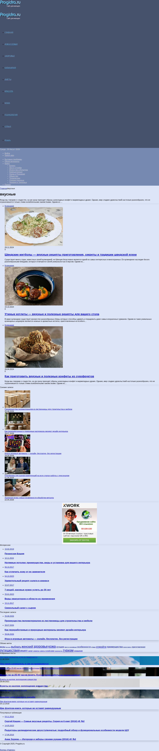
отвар (93, 647)
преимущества (115, 646)
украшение (78, 651)
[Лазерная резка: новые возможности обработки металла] (17, 496)
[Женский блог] (10, 6)
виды (2, 647)
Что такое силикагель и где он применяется (24, 663)
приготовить (127, 647)
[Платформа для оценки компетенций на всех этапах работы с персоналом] (17, 473)
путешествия (10, 650)
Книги (7, 164)
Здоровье (10, 56)
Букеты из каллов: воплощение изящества (24, 686)
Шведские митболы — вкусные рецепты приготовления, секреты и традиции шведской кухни (71, 254)
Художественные (16, 180)
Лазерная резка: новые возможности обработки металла (29, 498)
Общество (13, 176)
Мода (7, 103)
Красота (9, 91)
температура (58, 651)
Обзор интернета (12, 161)
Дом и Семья (11, 44)
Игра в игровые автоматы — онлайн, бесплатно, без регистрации (33, 453)
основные (73, 647)
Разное (8, 185)
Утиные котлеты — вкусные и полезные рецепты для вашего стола (52, 314)
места (67, 647)
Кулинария (10, 68)
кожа (52, 646)
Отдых (8, 127)
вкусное (8, 647)
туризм (68, 650)
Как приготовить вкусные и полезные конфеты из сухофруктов (49, 376)
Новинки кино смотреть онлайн (17, 697)
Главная (3, 188)
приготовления (138, 647)
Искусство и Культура (18, 170)
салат (30, 651)
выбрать (16, 646)
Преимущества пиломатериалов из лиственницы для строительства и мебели (38, 409)
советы (42, 651)
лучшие (60, 647)
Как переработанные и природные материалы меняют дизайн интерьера (36, 431)
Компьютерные (15, 172)
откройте (101, 646)
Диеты (8, 79)
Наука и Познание (17, 174)
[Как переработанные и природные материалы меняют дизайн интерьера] (17, 429)
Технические (14, 178)
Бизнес (12, 166)
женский (27, 646)
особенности (84, 647)
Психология (11, 115)
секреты (36, 651)
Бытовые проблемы (13, 159)
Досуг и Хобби (15, 168)
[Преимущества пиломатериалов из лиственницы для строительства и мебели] (17, 407)
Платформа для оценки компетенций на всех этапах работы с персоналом (37, 476)
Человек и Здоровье (18, 182)
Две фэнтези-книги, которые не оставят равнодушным (30, 708)
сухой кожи (49, 651)
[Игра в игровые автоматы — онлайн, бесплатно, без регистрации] (17, 451)
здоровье (41, 646)
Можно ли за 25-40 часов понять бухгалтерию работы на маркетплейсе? (40, 675)
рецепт (24, 650)
